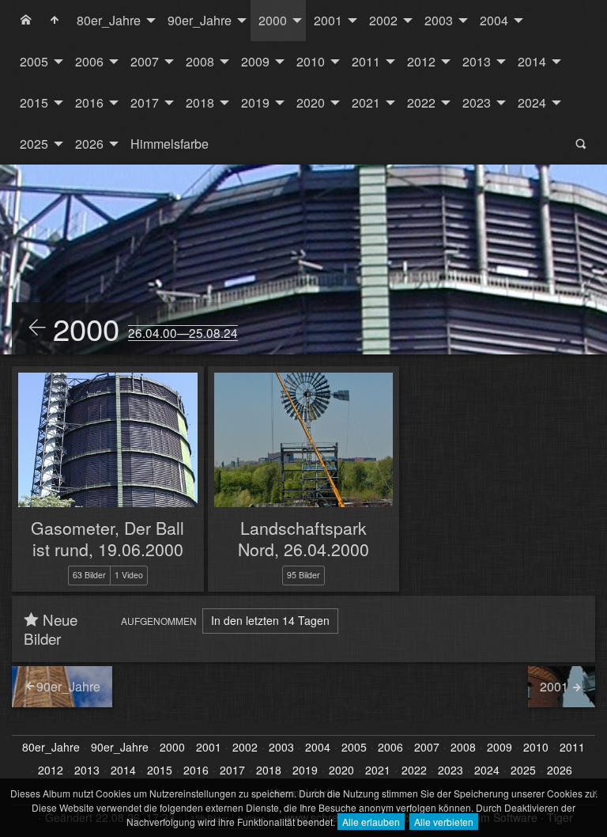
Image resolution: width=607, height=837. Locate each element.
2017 (144, 102)
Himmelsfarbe (169, 143)
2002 (383, 20)
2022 (421, 102)
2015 (34, 102)
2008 (200, 61)
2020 (310, 102)
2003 (438, 20)
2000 (272, 20)
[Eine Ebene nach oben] (37, 328)
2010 (310, 61)
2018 (200, 102)
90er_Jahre (200, 20)
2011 (366, 61)
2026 (89, 143)
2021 (366, 102)
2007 (144, 61)
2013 (476, 61)
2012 (421, 61)
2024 (532, 102)
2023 (476, 102)
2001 (328, 20)
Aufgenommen (159, 620)
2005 (34, 61)
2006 (89, 61)
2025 (34, 143)
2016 (89, 102)
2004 (494, 20)
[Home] (26, 20)
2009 (255, 61)
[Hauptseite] (54, 20)
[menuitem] (26, 20)
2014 (532, 61)
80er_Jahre (109, 20)
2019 (255, 102)
